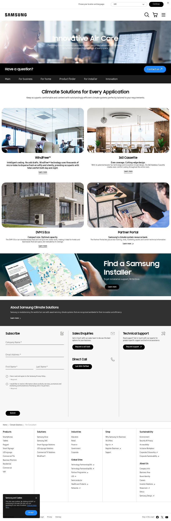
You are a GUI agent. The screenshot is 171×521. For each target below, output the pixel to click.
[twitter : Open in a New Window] (162, 517)
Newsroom (144, 488)
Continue (156, 4)
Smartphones (8, 437)
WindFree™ (41, 456)
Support (108, 452)
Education (74, 437)
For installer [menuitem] (90, 79)
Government (75, 448)
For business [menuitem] (25, 79)
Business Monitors (10, 460)
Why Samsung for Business (116, 437)
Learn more (43, 172)
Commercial (7, 468)
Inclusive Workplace (147, 448)
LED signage (7, 452)
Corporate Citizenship (148, 452)
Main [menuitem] (7, 79)
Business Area (145, 472)
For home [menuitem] (46, 79)
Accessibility (144, 445)
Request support (132, 347)
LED (72, 476)
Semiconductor (76, 480)
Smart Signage (8, 448)
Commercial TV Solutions (46, 452)
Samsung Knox (42, 437)
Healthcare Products (79, 484)
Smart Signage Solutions (46, 445)
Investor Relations (146, 484)
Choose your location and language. (91, 4)
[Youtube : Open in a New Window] (166, 517)
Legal (42, 517)
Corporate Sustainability (148, 456)
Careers (142, 480)
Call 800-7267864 (82, 366)
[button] (147, 15)
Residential (7, 464)
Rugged (6, 445)
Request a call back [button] (82, 347)
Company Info (145, 469)
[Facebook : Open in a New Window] (157, 517)
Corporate (74, 452)
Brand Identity (145, 476)
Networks (75, 488)
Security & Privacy (146, 441)
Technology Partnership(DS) (81, 469)
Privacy (49, 517)
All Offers (109, 441)
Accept (31, 512)
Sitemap (58, 517)
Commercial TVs (9, 456)
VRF (4, 472)
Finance (74, 445)
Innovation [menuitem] (112, 79)
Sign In (108, 445)
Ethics (142, 492)
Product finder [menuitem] (67, 79)
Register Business (112, 448)
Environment (144, 437)
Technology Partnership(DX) (82, 465)
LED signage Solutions (45, 448)
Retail (73, 441)
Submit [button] (12, 413)
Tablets (5, 441)
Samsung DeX (42, 441)
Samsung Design (146, 496)
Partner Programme (79, 472)
